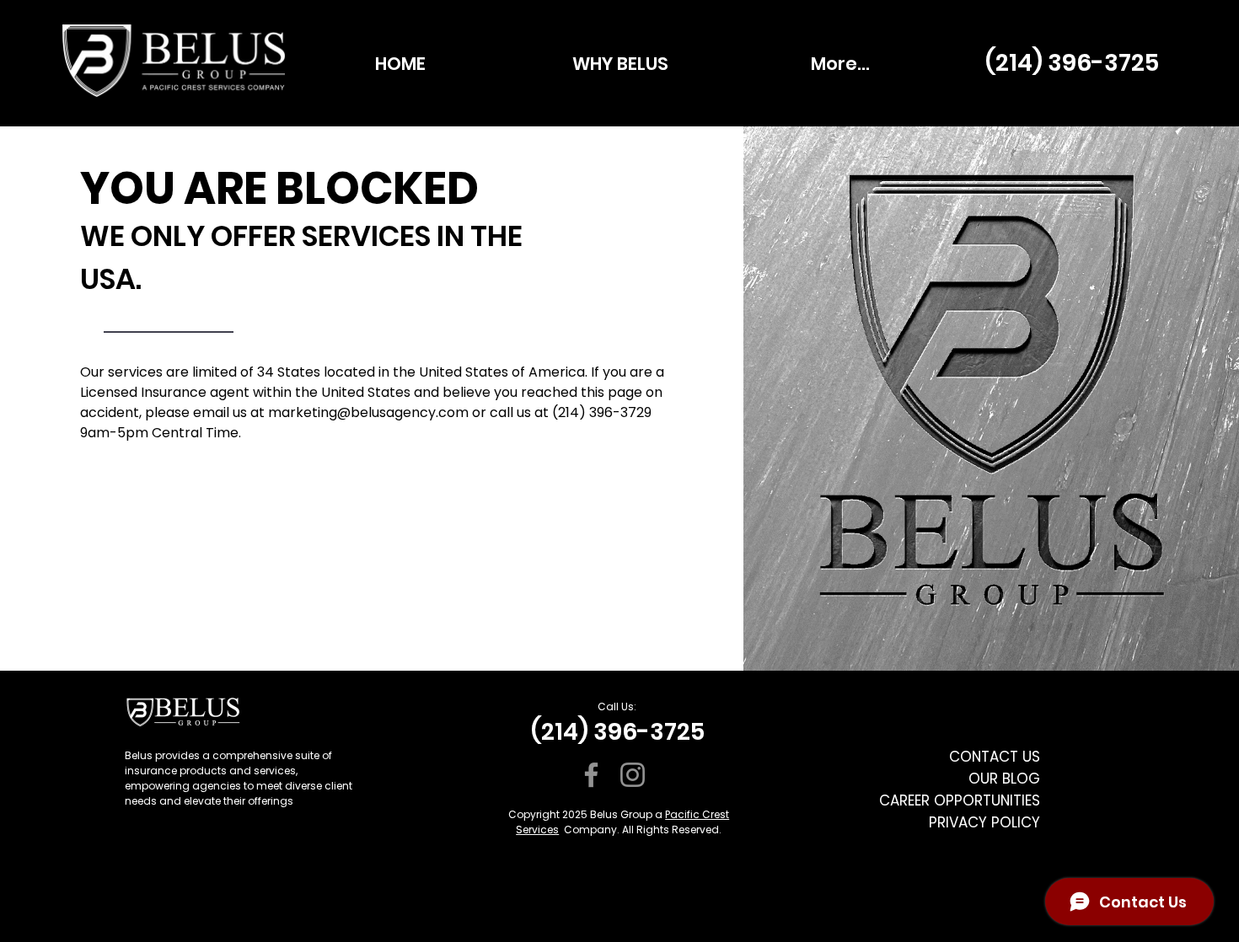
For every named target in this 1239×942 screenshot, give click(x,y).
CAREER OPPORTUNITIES (959, 800)
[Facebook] (591, 774)
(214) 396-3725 (1072, 62)
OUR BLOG (1004, 778)
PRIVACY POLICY (984, 822)
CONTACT (983, 757)
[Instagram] (632, 774)
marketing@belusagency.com (368, 412)
